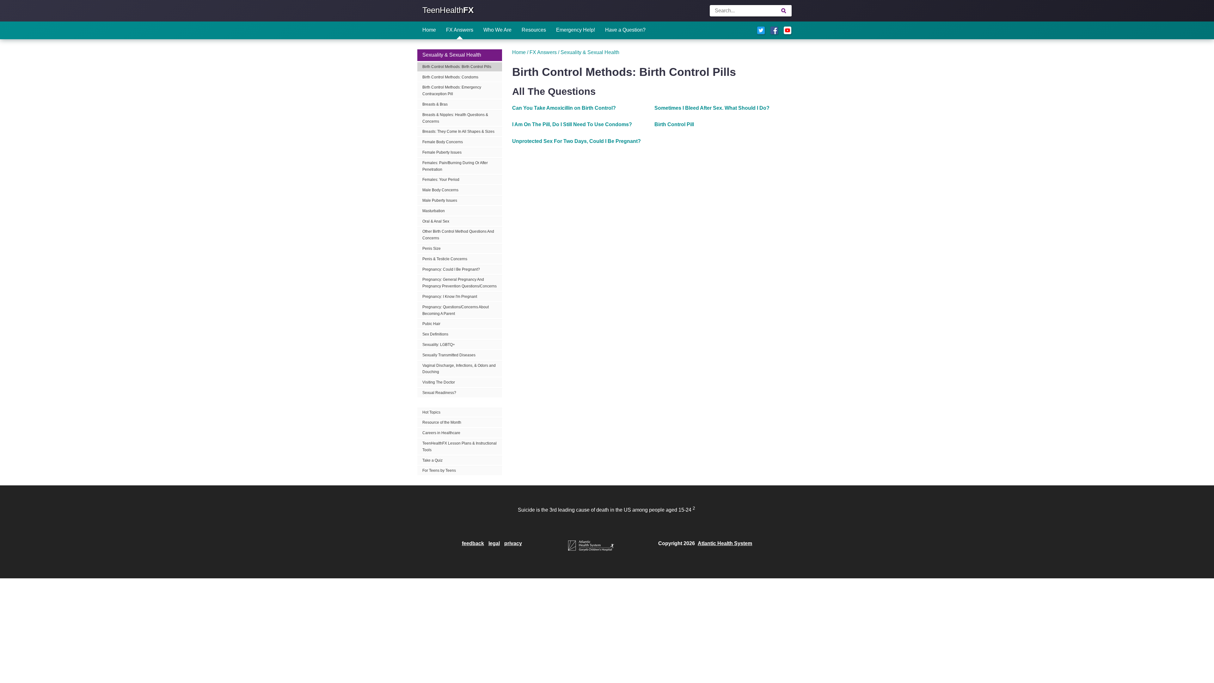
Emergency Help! (575, 30)
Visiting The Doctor (438, 382)
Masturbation (433, 211)
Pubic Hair (431, 324)
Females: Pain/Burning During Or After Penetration (455, 166)
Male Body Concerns (440, 190)
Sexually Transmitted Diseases (448, 355)
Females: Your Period (440, 179)
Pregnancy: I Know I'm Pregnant (449, 296)
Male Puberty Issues (439, 200)
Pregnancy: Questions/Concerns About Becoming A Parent (455, 310)
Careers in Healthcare (441, 433)
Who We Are (497, 30)
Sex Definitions (435, 334)
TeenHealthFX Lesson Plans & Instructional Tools (459, 446)
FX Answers (459, 30)
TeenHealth (448, 10)
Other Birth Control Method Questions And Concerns (458, 234)
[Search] (784, 10)
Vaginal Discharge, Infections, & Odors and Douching (459, 368)
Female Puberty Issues (442, 152)
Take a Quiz (432, 460)
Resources (534, 30)
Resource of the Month (441, 422)
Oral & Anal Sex (435, 221)
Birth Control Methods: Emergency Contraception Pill (451, 90)
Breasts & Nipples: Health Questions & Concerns (455, 118)
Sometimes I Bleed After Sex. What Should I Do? (711, 108)
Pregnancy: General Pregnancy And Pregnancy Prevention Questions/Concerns (459, 282)
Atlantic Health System (725, 543)
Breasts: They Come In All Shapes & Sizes (458, 131)
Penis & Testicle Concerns (444, 259)
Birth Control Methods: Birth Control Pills (456, 67)
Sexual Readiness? (439, 393)
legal (494, 543)
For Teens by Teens (439, 470)
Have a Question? (625, 30)
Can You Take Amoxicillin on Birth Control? (564, 108)
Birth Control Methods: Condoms (450, 77)
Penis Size (431, 248)
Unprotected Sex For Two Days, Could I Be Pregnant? (576, 141)
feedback (473, 543)
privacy (513, 543)
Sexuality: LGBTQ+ (438, 344)
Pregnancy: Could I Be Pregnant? (451, 269)
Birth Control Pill (674, 124)
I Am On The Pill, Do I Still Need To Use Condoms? (572, 124)
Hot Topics (431, 412)
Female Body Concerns (442, 142)
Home (429, 30)
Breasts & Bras (435, 104)
